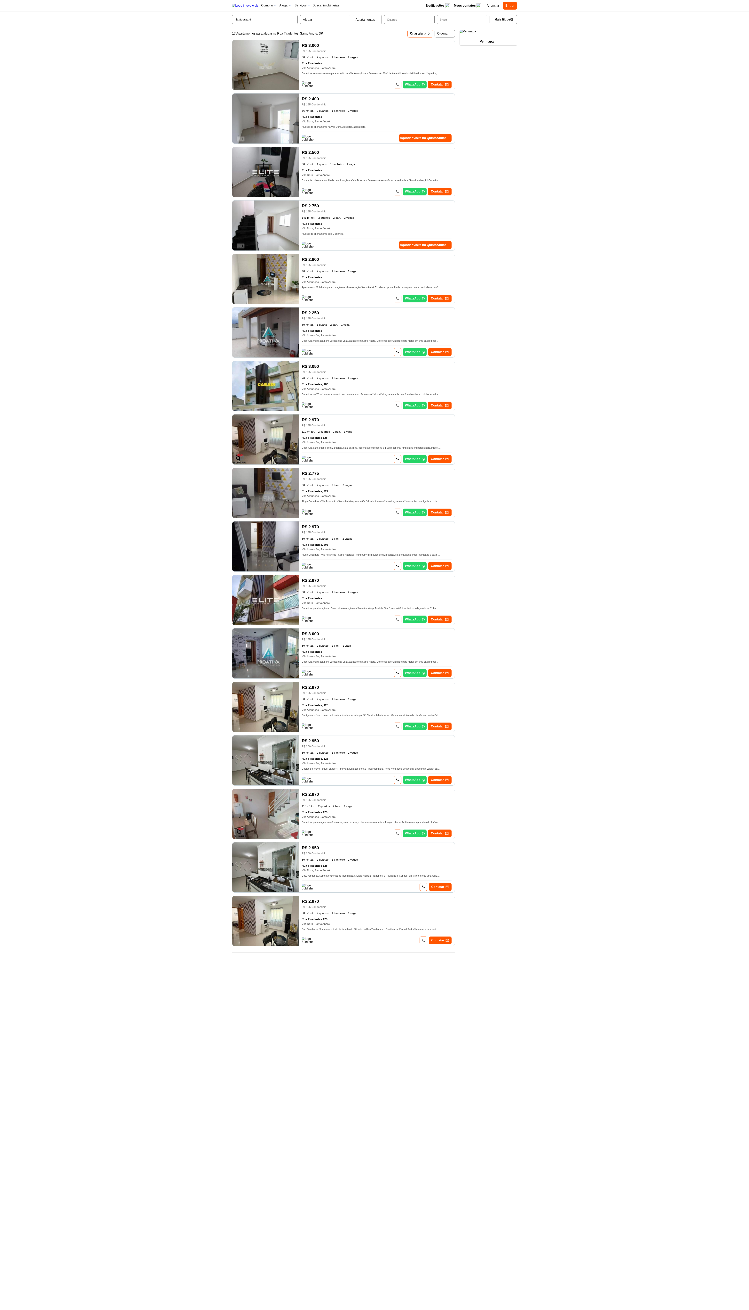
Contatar (437, 84)
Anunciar (493, 5)
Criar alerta (418, 33)
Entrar (510, 5)
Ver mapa (487, 41)
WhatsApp (413, 84)
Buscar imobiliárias (326, 5)
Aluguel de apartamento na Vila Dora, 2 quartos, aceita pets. (334, 127)
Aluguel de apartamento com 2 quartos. (322, 234)
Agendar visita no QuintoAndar (423, 138)
